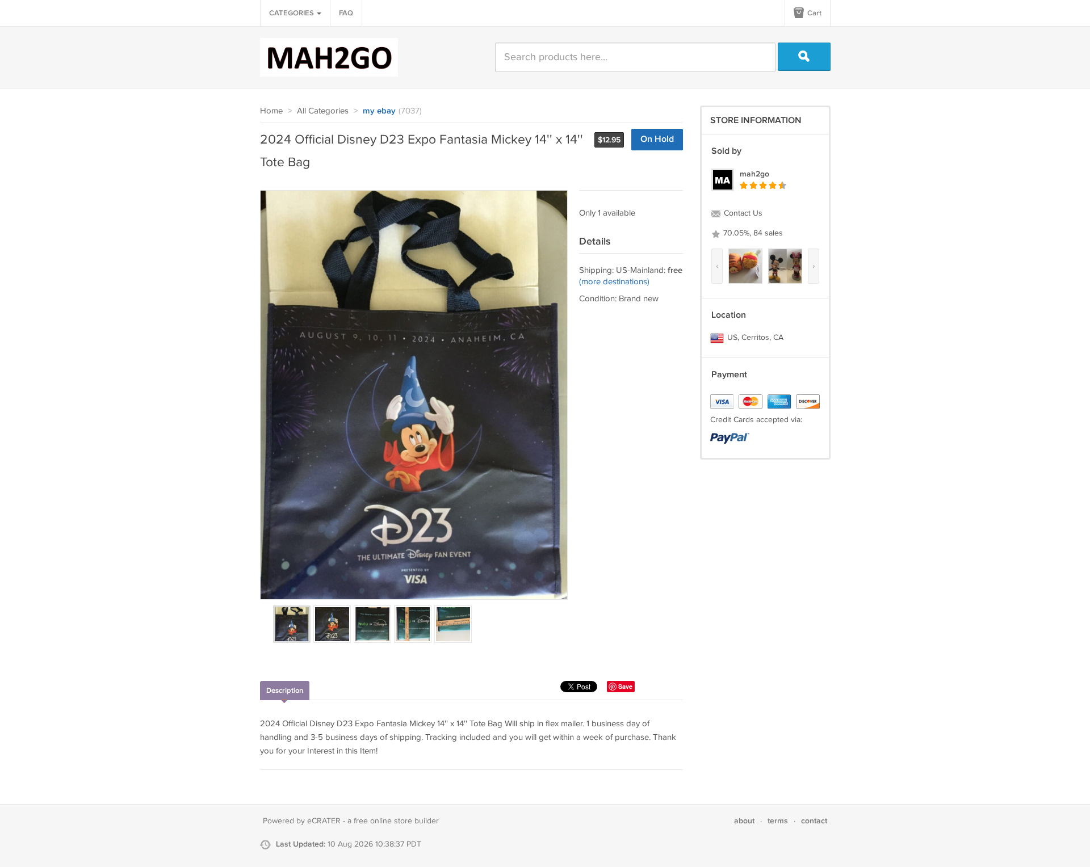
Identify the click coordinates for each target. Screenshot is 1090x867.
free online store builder (396, 821)
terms (778, 821)
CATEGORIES (292, 13)
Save (625, 686)
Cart (813, 13)
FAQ (346, 13)
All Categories (323, 111)
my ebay (379, 111)
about (744, 821)
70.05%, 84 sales (752, 233)
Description (284, 690)
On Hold (657, 139)
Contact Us (742, 213)
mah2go (754, 174)
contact (814, 821)
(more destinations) (614, 282)
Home (271, 111)
